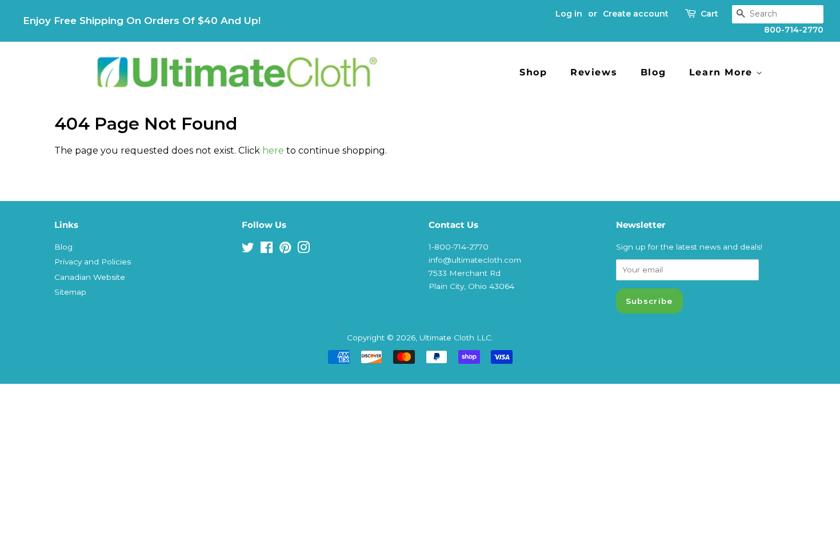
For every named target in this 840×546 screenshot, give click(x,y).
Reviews (593, 72)
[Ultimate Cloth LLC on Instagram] (303, 249)
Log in (568, 14)
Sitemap (70, 291)
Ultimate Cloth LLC (455, 337)
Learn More (723, 72)
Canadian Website (89, 277)
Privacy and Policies (92, 261)
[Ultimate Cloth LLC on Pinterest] (285, 249)
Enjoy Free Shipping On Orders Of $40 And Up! (142, 20)
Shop (533, 72)
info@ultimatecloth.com (475, 259)
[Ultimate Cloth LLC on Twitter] (248, 249)
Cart (709, 14)
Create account (636, 14)
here (273, 150)
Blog (653, 72)
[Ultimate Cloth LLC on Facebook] (266, 249)
